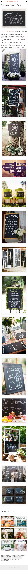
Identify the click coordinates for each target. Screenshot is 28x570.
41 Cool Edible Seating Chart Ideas (7, 518)
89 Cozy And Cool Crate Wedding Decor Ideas (20, 518)
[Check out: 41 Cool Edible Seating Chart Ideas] (7, 521)
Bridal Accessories (5, 555)
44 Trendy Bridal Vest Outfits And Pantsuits (7, 530)
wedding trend (15, 559)
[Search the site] (26, 2)
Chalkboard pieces (5, 31)
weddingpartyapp (8, 507)
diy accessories (21, 555)
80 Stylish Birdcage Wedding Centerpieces (20, 530)
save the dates (21, 37)
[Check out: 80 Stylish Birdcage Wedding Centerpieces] (20, 533)
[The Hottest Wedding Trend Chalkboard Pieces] (14, 27)
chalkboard (13, 555)
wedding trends (4, 560)
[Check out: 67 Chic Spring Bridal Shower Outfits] (20, 545)
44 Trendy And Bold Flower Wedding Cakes (7, 542)
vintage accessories (18, 556)
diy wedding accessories (6, 556)
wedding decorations (6, 559)
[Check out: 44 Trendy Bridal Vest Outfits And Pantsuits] (7, 533)
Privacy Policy (16, 567)
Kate (14, 511)
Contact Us (10, 567)
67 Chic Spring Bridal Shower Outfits (20, 542)
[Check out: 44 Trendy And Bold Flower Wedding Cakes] (7, 545)
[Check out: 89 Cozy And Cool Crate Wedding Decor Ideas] (20, 521)
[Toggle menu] (1, 2)
